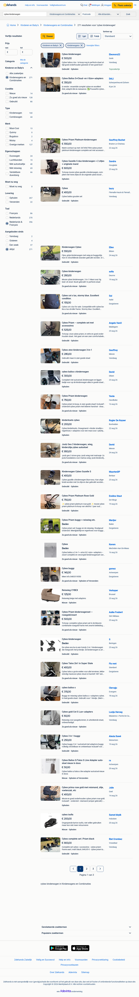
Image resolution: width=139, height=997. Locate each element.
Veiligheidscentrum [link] (58, 5)
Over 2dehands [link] (57, 972)
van (6, 48)
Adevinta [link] (73, 972)
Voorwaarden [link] (42, 5)
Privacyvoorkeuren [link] (69, 965)
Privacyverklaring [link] (100, 959)
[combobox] (25, 14)
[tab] (82, 36)
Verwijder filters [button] (92, 45)
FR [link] (135, 5)
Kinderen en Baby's (50, 45)
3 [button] (93, 869)
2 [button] (86, 869)
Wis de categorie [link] (24, 61)
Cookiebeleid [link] (119, 959)
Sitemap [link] (85, 972)
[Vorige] (73, 869)
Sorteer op (107, 31)
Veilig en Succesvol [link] (45, 959)
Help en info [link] (30, 5)
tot (21, 48)
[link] (13, 5)
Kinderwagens (73, 45)
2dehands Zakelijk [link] (23, 959)
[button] (94, 5)
